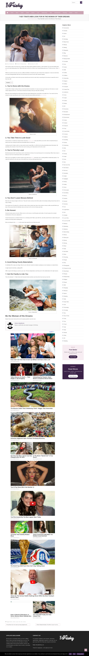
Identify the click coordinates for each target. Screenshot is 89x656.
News (17, 12)
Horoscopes (66, 190)
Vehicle (65, 332)
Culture (65, 100)
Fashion (65, 122)
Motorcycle (66, 237)
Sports (65, 293)
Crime (65, 94)
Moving (65, 243)
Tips (65, 312)
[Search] (81, 2)
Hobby (65, 184)
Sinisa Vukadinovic (10, 63)
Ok (70, 654)
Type (65, 326)
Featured (66, 125)
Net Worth (66, 251)
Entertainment (57, 12)
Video (65, 335)
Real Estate (66, 271)
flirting (32, 157)
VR (64, 338)
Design (65, 103)
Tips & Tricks (66, 315)
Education (66, 111)
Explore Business (73, 376)
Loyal (17, 621)
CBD (65, 69)
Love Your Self (67, 220)
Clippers (65, 81)
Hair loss (65, 170)
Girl (64, 150)
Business (66, 55)
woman (24, 621)
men (19, 621)
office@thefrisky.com (40, 644)
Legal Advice (66, 209)
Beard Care (66, 41)
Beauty (65, 44)
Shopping (66, 287)
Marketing (66, 226)
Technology (66, 307)
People (65, 259)
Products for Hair (67, 268)
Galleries (66, 136)
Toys (65, 321)
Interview (66, 203)
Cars (65, 64)
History (65, 181)
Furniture (66, 134)
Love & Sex (66, 217)
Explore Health (73, 356)
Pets (65, 262)
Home (12, 12)
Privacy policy (80, 654)
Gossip (65, 153)
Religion (65, 279)
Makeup (65, 223)
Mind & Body (66, 231)
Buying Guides (67, 58)
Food (65, 128)
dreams (11, 621)
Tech (65, 304)
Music (65, 245)
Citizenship (66, 78)
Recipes (65, 273)
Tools (65, 318)
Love (38, 12)
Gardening (66, 145)
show (11, 82)
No (74, 654)
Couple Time (66, 89)
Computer (66, 86)
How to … (66, 195)
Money (65, 234)
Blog (65, 53)
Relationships (44, 12)
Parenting (65, 12)
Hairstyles (66, 173)
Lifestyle (65, 215)
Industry (65, 198)
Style (51, 12)
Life (64, 212)
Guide (65, 156)
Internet (65, 201)
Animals (65, 30)
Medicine (66, 229)
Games (65, 142)
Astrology (66, 39)
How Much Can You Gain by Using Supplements (17, 624)
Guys (65, 159)
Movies (33, 12)
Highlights (66, 178)
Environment (66, 117)
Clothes (65, 83)
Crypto (65, 97)
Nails (65, 248)
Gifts (65, 148)
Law (65, 206)
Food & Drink (66, 131)
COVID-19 (66, 92)
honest (14, 621)
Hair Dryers (66, 167)
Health (22, 12)
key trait (17, 222)
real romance (43, 95)
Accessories (66, 27)
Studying (65, 296)
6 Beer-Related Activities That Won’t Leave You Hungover (48, 624)
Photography (66, 265)
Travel (76, 12)
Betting (65, 47)
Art (64, 36)
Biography (66, 50)
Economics (66, 108)
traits (22, 621)
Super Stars (66, 301)
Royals (70, 12)
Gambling (66, 139)
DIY (64, 106)
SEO (65, 285)
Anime (65, 33)
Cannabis (66, 61)
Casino (65, 67)
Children (65, 75)
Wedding (66, 340)
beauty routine (31, 140)
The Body (66, 310)
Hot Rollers (66, 192)
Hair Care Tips (67, 164)
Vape (65, 329)
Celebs (27, 12)
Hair (65, 162)
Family (65, 120)
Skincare (65, 290)
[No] (87, 654)
